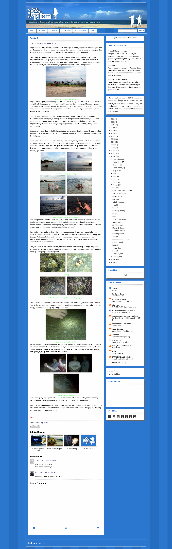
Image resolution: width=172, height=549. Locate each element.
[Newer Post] (34, 528)
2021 (113, 125)
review (133, 108)
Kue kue (115, 188)
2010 (113, 156)
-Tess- (37, 460)
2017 (113, 136)
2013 (113, 148)
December (117, 159)
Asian (114, 351)
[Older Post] (97, 528)
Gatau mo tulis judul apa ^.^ (122, 301)
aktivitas (111, 98)
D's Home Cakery (119, 294)
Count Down (80, 31)
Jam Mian (115, 199)
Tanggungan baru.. (118, 353)
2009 (113, 259)
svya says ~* (117, 340)
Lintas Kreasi (114, 371)
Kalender (53, 31)
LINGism (115, 288)
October (116, 165)
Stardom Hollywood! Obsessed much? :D (126, 319)
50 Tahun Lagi (117, 225)
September (117, 168)
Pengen (115, 208)
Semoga (111, 65)
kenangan (112, 103)
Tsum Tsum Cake (118, 296)
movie (122, 106)
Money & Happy (118, 228)
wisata (46, 423)
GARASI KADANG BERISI (121, 357)
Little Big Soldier (118, 233)
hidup (110, 100)
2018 (113, 133)
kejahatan (139, 100)
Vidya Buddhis (114, 374)
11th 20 (115, 205)
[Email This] (31, 426)
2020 (113, 127)
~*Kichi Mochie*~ (119, 299)
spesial (140, 109)
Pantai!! (34, 38)
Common (115, 335)
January (116, 256)
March (115, 185)
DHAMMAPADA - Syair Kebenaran (124, 307)
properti (122, 109)
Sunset (115, 236)
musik (129, 106)
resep (127, 109)
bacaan (124, 98)
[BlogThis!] (33, 426)
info (115, 100)
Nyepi (114, 213)
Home (32, 31)
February (116, 253)
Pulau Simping (117, 196)
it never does (116, 325)
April (115, 182)
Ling (36, 472)
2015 (113, 142)
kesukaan (121, 103)
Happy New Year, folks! (120, 342)
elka (141, 98)
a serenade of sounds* (121, 323)
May (115, 179)
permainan (113, 108)
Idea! (114, 216)
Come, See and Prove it (121, 346)
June (115, 176)
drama (136, 98)
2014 (113, 145)
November (117, 162)
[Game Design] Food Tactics (122, 331)
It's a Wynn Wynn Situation (123, 310)
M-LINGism (66, 31)
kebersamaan (129, 100)
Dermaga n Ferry (118, 211)
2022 (113, 122)
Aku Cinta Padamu (119, 193)
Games (42, 31)
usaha (110, 111)
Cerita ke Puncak (118, 231)
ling (41, 423)
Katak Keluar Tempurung (121, 337)
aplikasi (118, 98)
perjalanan (138, 106)
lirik (141, 103)
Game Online (117, 222)
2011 (113, 153)
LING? (93, 31)
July (114, 173)
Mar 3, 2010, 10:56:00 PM (47, 473)
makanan (112, 106)
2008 (113, 262)
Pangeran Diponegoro (117, 79)
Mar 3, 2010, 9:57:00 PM (49, 461)
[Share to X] (36, 426)
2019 (113, 130)
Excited (115, 245)
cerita (37, 423)
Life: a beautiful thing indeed (122, 359)
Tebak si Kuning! (118, 202)
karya (120, 100)
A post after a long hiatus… (121, 312)
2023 (113, 119)
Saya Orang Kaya (119, 219)
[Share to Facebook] (38, 426)
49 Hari (114, 290)
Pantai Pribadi (117, 242)
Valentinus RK (117, 329)
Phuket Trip (116, 348)
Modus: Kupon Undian (120, 239)
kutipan (130, 104)
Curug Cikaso (117, 248)
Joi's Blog (115, 305)
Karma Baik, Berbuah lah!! (122, 191)
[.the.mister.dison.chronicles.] (125, 316)
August (116, 170)
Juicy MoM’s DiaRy (119, 362)
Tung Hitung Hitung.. (117, 51)
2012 (113, 150)
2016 (113, 139)
